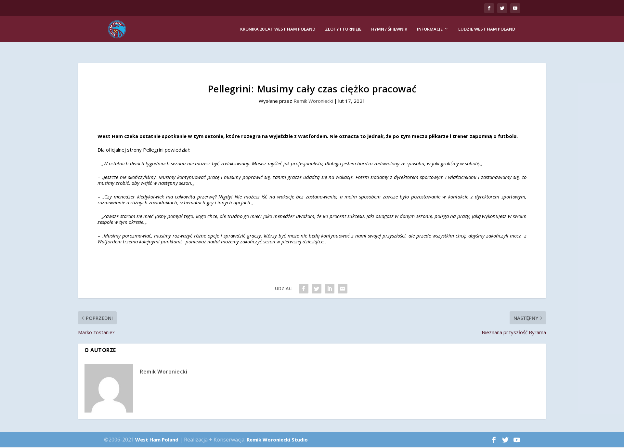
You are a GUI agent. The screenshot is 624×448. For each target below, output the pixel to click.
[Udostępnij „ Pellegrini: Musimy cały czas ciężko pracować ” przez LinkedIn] (329, 288)
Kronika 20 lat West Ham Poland (277, 29)
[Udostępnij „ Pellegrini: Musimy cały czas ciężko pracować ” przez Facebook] (303, 288)
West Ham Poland (156, 439)
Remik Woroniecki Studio (277, 439)
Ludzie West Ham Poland (486, 29)
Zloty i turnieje (343, 29)
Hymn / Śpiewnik (389, 29)
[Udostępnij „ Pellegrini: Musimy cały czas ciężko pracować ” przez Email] (342, 288)
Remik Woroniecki (313, 101)
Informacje (430, 29)
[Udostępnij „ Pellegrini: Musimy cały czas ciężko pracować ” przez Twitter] (316, 288)
